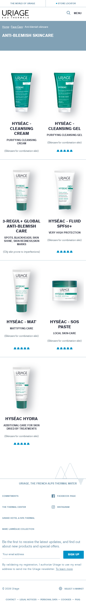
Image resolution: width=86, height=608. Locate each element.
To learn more (64, 569)
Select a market (74, 588)
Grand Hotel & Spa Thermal (18, 518)
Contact (11, 599)
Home (5, 26)
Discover (21, 103)
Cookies (66, 599)
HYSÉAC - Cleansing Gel (64, 126)
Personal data (48, 599)
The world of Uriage (22, 3)
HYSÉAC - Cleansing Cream (21, 128)
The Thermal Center (14, 507)
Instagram (63, 507)
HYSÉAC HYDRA (21, 418)
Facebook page (66, 496)
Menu (78, 13)
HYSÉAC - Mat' (21, 321)
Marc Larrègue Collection (18, 529)
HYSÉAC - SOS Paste (64, 324)
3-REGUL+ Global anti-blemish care (21, 226)
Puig (77, 599)
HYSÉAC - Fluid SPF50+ (65, 224)
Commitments (10, 496)
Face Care (17, 26)
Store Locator (67, 3)
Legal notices (28, 599)
